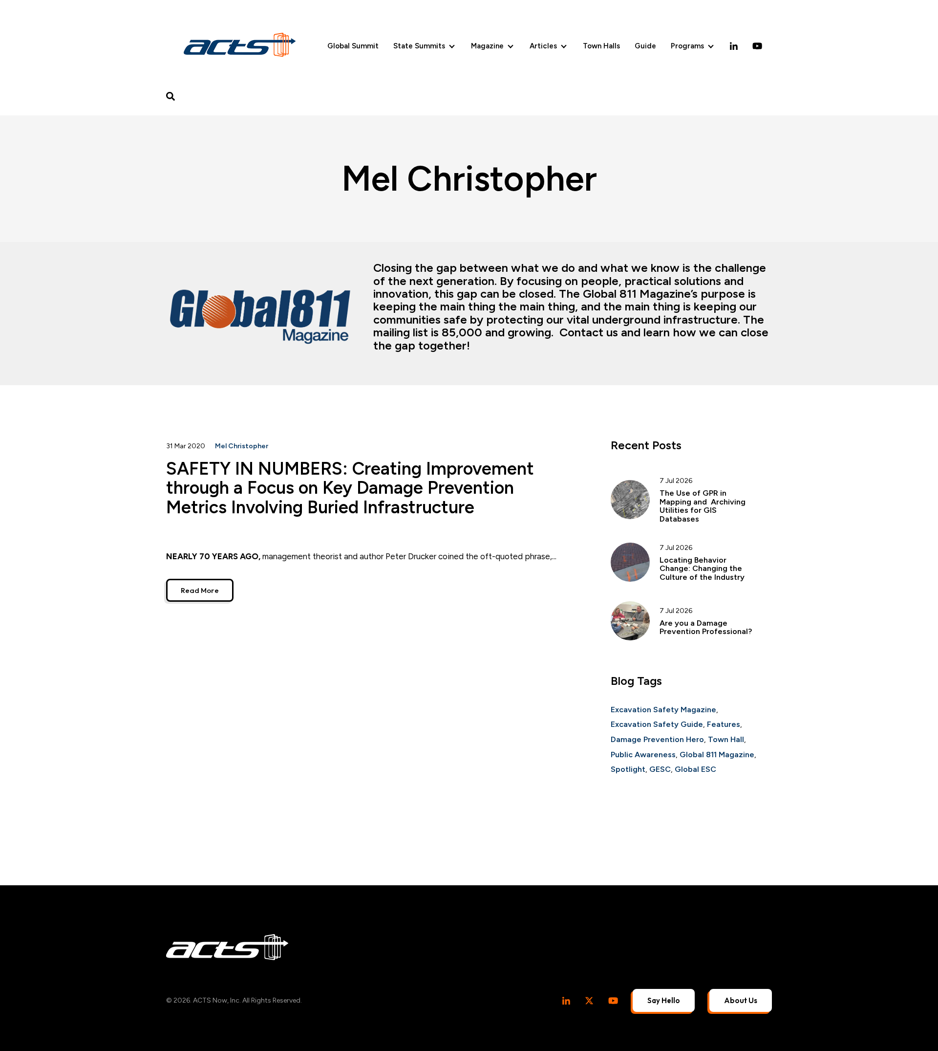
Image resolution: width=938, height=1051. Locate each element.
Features (723, 724)
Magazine (487, 46)
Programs (687, 46)
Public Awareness (643, 754)
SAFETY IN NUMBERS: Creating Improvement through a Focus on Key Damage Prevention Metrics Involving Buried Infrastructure (350, 488)
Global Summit (353, 46)
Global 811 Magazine (717, 754)
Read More (200, 590)
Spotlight (628, 769)
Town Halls (601, 46)
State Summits (419, 46)
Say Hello (663, 1000)
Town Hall (726, 739)
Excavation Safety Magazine (663, 709)
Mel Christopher (241, 446)
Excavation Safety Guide (657, 724)
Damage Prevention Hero (657, 739)
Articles (543, 46)
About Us (740, 1000)
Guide (645, 46)
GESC (660, 769)
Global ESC (695, 769)
